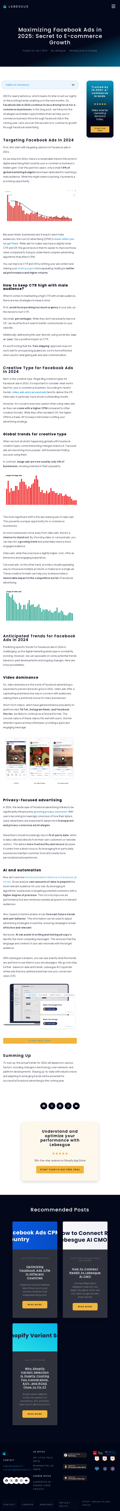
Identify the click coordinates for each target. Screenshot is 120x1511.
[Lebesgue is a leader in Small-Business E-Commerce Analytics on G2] (105, 1458)
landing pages (26, 268)
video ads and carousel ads (29, 392)
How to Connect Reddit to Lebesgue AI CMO (85, 1272)
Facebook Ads (42, 1258)
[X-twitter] (51, 1106)
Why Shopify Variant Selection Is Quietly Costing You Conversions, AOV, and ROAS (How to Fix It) (35, 1378)
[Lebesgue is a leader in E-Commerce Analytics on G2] (97, 1458)
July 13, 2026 (77, 1258)
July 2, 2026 (30, 1360)
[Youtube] (76, 1106)
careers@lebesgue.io (17, 1469)
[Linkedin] (60, 1106)
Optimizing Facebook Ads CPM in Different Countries (35, 1272)
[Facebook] (43, 1106)
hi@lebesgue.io (13, 1466)
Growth (41, 1360)
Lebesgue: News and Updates (89, 1259)
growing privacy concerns (50, 811)
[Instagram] (68, 1106)
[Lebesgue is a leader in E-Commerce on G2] (112, 1458)
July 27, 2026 (27, 1258)
